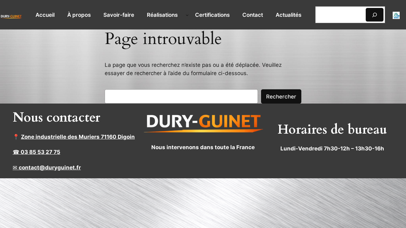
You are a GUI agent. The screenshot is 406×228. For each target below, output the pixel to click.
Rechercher (281, 96)
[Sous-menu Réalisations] (187, 14)
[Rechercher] (374, 15)
